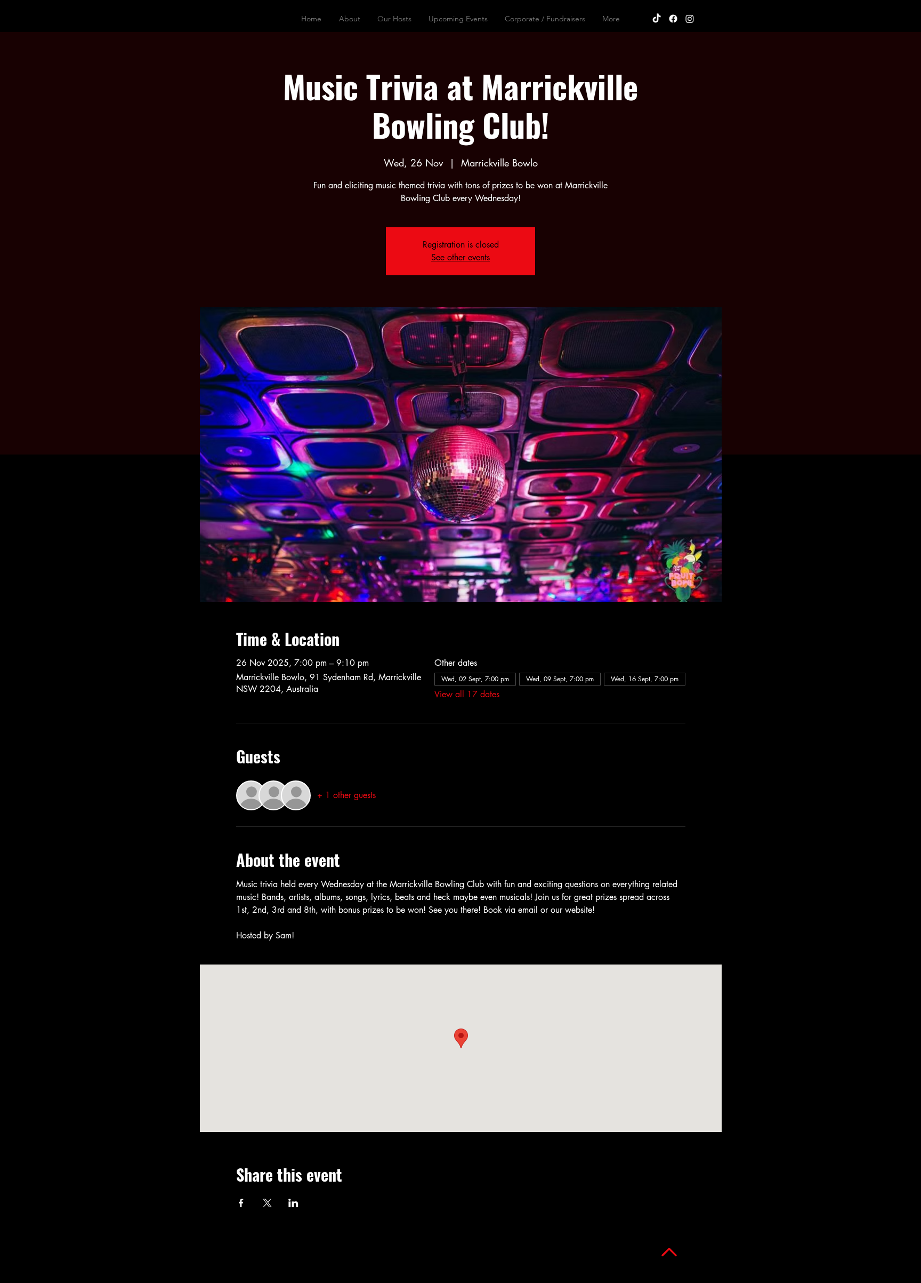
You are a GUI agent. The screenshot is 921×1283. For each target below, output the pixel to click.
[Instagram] (689, 18)
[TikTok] (656, 18)
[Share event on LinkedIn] (293, 1203)
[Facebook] (673, 18)
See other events (460, 257)
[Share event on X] (267, 1203)
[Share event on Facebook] (241, 1203)
